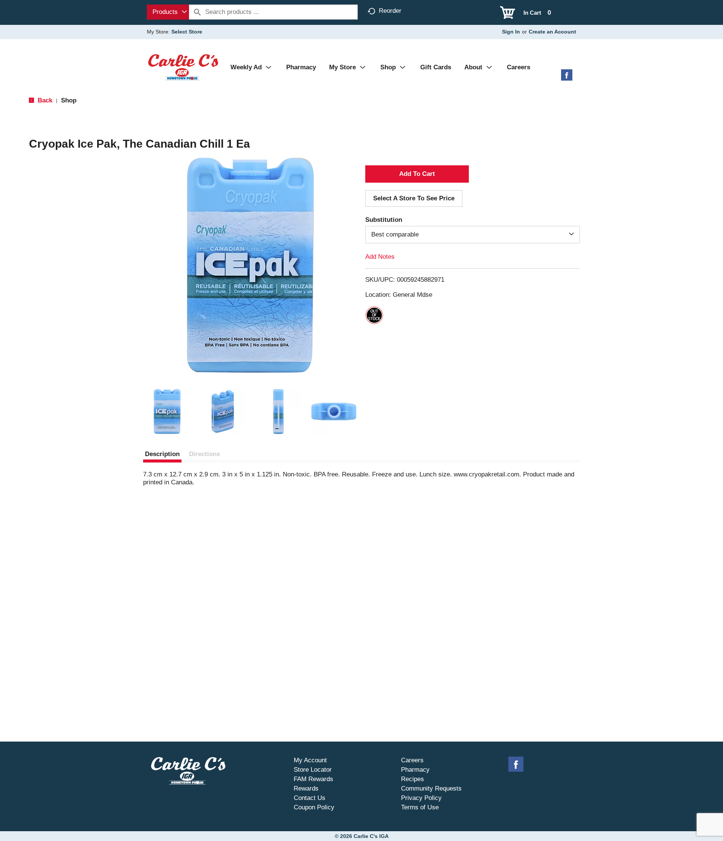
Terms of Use (420, 807)
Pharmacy (415, 769)
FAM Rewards (313, 779)
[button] (167, 412)
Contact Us (309, 797)
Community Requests (431, 788)
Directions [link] (204, 454)
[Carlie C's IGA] (183, 66)
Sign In (511, 32)
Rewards (306, 788)
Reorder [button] (390, 10)
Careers (412, 760)
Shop (68, 100)
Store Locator (313, 769)
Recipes (412, 779)
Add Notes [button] (380, 256)
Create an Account (552, 32)
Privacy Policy (421, 797)
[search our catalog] (197, 12)
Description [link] (162, 454)
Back (44, 100)
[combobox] (168, 12)
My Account (310, 760)
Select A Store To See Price (414, 198)
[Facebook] (566, 77)
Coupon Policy (314, 807)
